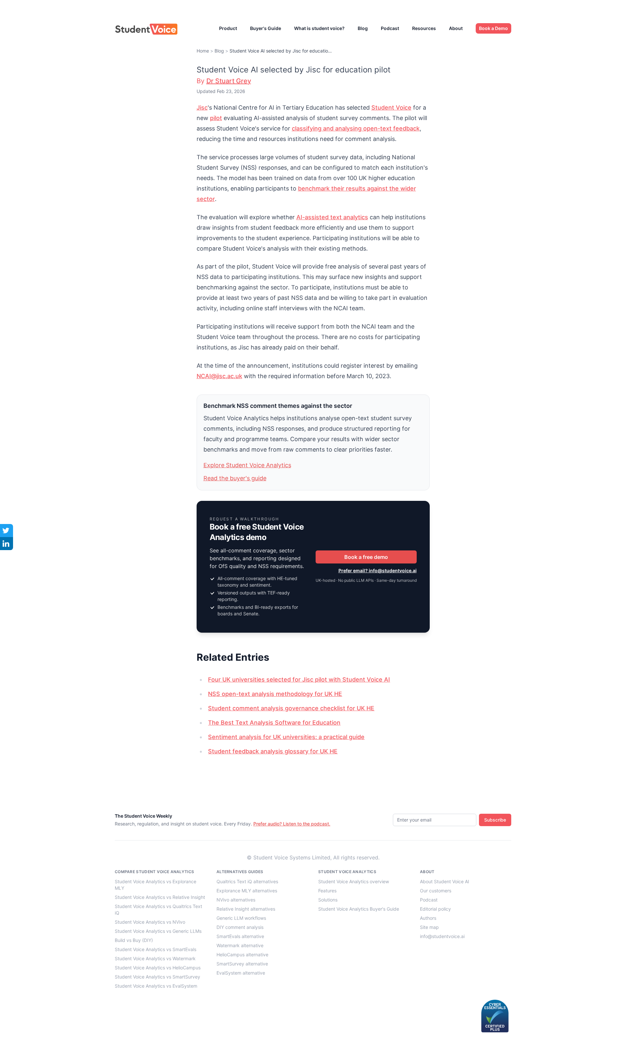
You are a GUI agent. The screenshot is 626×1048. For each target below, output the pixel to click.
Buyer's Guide (265, 28)
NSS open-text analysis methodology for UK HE (275, 693)
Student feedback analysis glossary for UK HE (272, 751)
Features (327, 890)
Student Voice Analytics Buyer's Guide (358, 909)
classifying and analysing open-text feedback (356, 128)
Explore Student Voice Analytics (247, 465)
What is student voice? (319, 28)
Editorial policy (435, 909)
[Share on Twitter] (6, 530)
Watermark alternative (239, 945)
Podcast (390, 28)
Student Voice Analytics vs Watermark (155, 958)
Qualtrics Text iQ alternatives (247, 881)
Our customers (435, 890)
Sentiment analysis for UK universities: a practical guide (286, 736)
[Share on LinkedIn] (6, 543)
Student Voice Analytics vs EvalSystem (156, 986)
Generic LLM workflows (241, 918)
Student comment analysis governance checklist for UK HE (291, 708)
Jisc (202, 107)
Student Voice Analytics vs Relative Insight (160, 897)
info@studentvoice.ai (442, 936)
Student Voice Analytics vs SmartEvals (155, 949)
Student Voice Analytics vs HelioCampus (158, 967)
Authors (428, 918)
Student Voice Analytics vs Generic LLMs (158, 931)
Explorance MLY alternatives (246, 890)
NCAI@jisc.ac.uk (219, 376)
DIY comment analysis (239, 927)
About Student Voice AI (444, 881)
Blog (363, 28)
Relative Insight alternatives (245, 909)
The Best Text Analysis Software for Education (274, 722)
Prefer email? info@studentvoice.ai (377, 570)
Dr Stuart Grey (228, 81)
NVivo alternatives (235, 899)
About (456, 28)
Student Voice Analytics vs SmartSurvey (157, 976)
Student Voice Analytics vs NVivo (150, 922)
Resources (424, 28)
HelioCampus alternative (242, 954)
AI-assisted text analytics (332, 217)
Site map (429, 927)
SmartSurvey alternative (242, 963)
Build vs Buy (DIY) (134, 940)
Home (203, 51)
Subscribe (495, 820)
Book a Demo (493, 28)
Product (228, 28)
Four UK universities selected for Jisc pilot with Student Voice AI (299, 679)
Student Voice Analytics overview (353, 881)
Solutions (327, 899)
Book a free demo (366, 557)
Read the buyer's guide (234, 478)
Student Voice (391, 107)
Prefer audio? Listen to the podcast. (291, 823)
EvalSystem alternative (240, 973)
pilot (216, 118)
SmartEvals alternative (240, 936)
